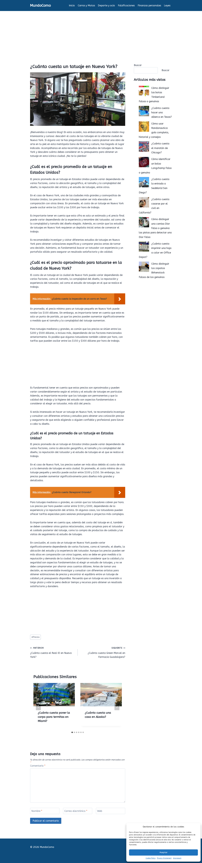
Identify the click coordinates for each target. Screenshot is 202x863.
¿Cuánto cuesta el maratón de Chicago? (160, 148)
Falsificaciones (126, 5)
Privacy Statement (164, 858)
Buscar (138, 65)
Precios (35, 637)
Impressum (177, 858)
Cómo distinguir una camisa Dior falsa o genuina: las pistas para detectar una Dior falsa (155, 228)
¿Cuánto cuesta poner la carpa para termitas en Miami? (54, 717)
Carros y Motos (86, 5)
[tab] (72, 732)
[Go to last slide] (38, 706)
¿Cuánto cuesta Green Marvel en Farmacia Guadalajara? (106, 652)
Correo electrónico (75, 811)
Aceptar (164, 852)
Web (99, 811)
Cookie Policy (151, 858)
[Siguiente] (116, 706)
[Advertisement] (101, 31)
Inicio (72, 5)
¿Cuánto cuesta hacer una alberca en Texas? (161, 113)
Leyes (167, 5)
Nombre (36, 811)
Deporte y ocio (106, 5)
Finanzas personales (149, 5)
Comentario (37, 765)
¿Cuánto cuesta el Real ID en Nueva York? (51, 652)
